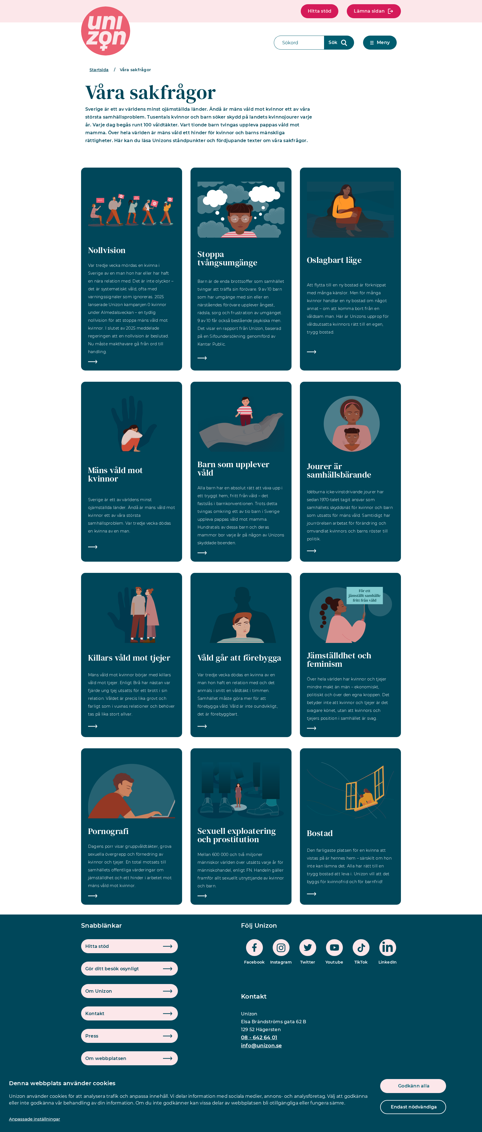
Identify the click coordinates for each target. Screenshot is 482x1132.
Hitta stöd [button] (97, 946)
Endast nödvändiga (414, 1107)
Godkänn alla (414, 1086)
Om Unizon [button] (98, 991)
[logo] (105, 30)
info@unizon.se (261, 1046)
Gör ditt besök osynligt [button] (112, 968)
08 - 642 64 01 (259, 1037)
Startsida (99, 69)
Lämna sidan (369, 11)
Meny (383, 42)
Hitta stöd (319, 11)
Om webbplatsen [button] (105, 1058)
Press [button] (91, 1036)
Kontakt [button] (95, 1013)
